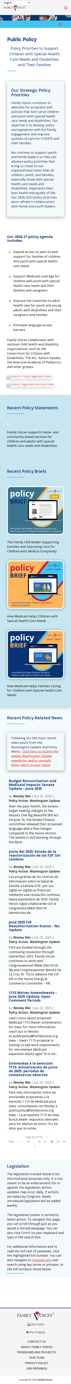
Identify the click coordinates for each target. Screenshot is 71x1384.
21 (45, 1141)
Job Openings (36, 1368)
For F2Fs (37, 1324)
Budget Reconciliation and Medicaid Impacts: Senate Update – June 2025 (32, 784)
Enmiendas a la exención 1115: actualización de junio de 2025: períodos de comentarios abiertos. (33, 1069)
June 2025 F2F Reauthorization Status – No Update (34, 926)
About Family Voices (37, 1347)
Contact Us (37, 1341)
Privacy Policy (36, 1363)
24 (64, 1141)
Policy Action (18, 801)
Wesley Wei (22, 796)
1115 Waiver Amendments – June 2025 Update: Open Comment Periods (33, 996)
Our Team (36, 1357)
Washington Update (45, 801)
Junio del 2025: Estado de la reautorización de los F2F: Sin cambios (34, 855)
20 (39, 1141)
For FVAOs (37, 1332)
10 (28, 1141)
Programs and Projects (36, 1352)
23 (58, 1141)
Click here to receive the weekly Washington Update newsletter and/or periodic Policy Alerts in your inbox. (34, 758)
